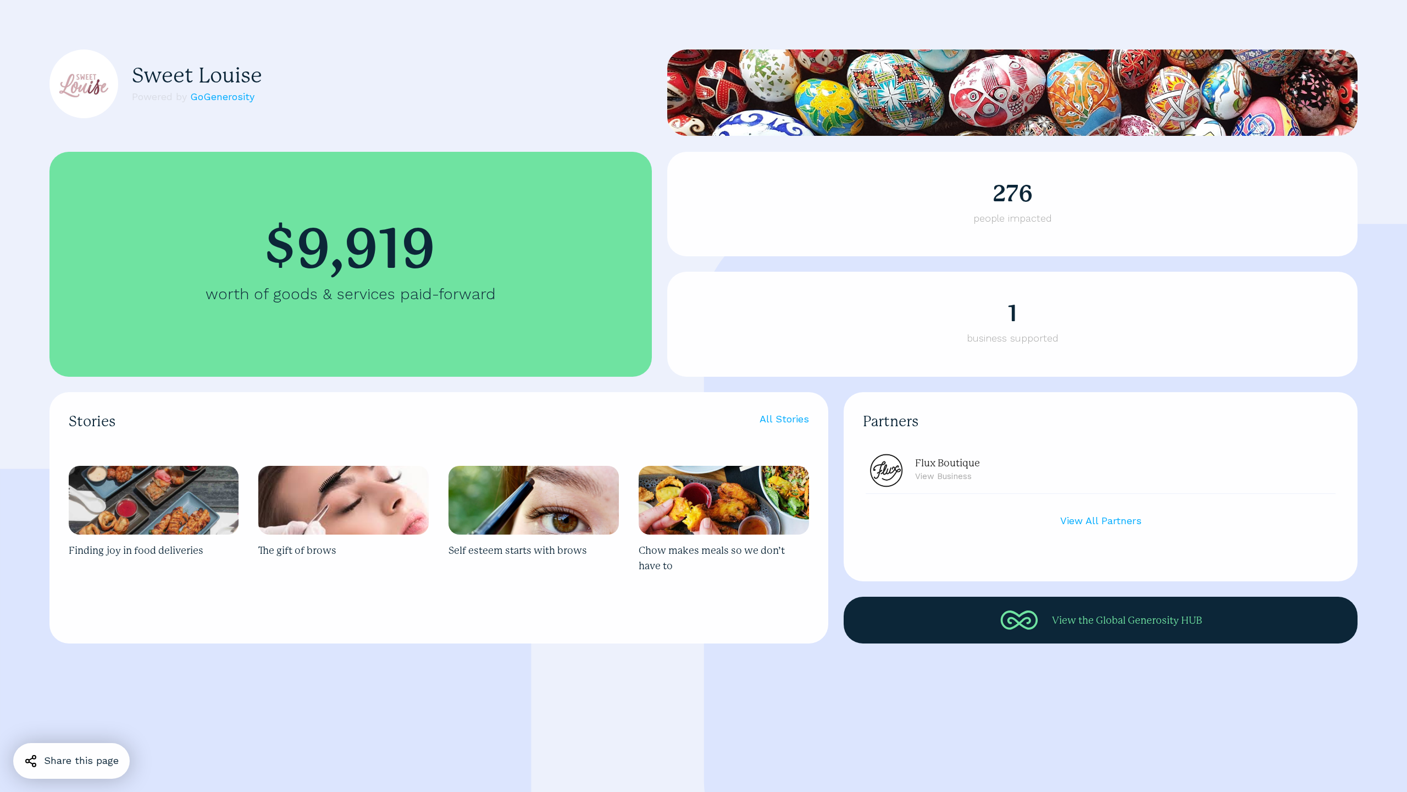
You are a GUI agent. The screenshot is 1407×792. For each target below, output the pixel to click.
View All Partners (1101, 520)
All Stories (784, 419)
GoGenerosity (222, 96)
